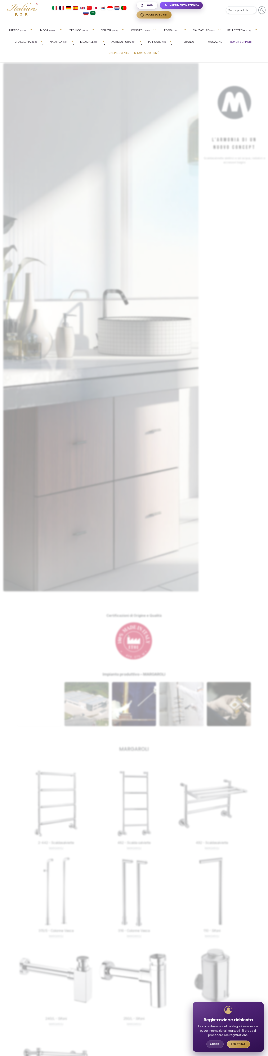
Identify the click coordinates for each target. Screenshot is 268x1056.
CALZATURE (204, 30)
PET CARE (157, 41)
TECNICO (78, 30)
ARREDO (17, 30)
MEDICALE (89, 41)
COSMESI (140, 30)
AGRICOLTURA (123, 41)
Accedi (215, 1044)
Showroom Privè (146, 52)
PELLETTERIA (239, 30)
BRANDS (189, 41)
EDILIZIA (109, 30)
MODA (47, 30)
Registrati (238, 1044)
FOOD (171, 30)
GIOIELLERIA (26, 41)
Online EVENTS (118, 52)
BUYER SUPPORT (241, 41)
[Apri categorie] (32, 32)
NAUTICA (58, 41)
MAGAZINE (215, 41)
